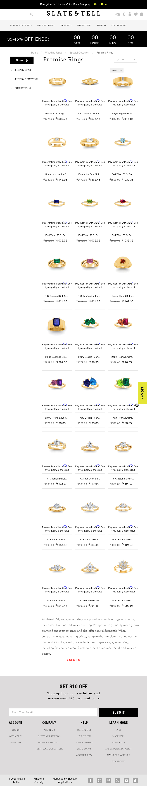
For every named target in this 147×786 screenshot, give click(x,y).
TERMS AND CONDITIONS (49, 749)
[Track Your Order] (118, 14)
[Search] (31, 14)
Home (34, 52)
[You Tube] (126, 780)
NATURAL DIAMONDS (118, 755)
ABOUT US (49, 730)
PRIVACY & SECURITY (49, 742)
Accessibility (84, 755)
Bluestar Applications (67, 780)
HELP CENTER (84, 736)
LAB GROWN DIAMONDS (118, 749)
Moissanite (118, 742)
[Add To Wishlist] (69, 124)
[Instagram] (99, 780)
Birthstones (84, 25)
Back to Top (73, 659)
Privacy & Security (39, 780)
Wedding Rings (45, 25)
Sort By (120, 60)
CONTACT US (84, 730)
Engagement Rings (21, 25)
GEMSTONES (118, 761)
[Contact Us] (124, 14)
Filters (20, 60)
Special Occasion (79, 52)
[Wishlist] (135, 14)
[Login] (129, 14)
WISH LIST (16, 742)
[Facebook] (90, 780)
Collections (119, 25)
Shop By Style (23, 70)
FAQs (118, 730)
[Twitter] (117, 780)
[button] (142, 393)
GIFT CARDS (15, 736)
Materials (118, 736)
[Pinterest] (108, 780)
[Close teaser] (137, 405)
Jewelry (101, 25)
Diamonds (66, 25)
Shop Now (100, 4)
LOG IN (16, 730)
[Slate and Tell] (73, 13)
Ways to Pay (84, 749)
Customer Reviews (49, 736)
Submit (119, 712)
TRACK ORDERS (84, 742)
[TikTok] (135, 780)
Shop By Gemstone (26, 79)
